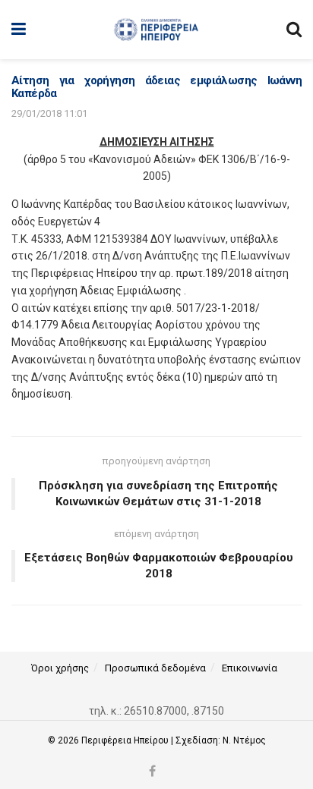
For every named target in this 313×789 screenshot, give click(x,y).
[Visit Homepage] (156, 29)
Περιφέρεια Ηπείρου (126, 740)
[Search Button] (294, 29)
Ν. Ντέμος (244, 740)
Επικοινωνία (249, 668)
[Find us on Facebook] (152, 772)
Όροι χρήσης (60, 668)
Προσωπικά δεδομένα (155, 668)
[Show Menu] (18, 29)
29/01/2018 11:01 (49, 113)
